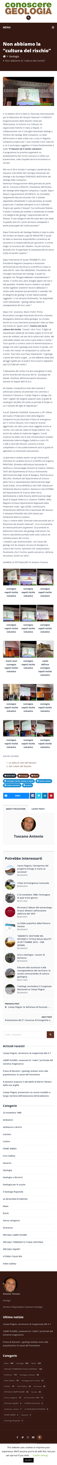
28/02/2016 (23, 886)
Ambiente (8, 1119)
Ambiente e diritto (12, 1127)
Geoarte (7, 1163)
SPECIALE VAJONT (11, 1249)
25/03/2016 (23, 961)
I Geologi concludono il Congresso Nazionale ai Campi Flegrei (34, 988)
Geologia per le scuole (14, 1184)
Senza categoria (11, 1220)
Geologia (14, 56)
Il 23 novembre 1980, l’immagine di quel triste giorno (33, 896)
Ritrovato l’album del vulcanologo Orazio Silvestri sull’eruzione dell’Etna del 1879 (34, 910)
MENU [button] (7, 27)
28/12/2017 (23, 917)
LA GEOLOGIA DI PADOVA (15, 1199)
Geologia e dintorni (13, 1177)
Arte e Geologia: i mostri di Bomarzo (31, 956)
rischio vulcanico (13, 785)
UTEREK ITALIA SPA (12, 1256)
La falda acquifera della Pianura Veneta (33, 925)
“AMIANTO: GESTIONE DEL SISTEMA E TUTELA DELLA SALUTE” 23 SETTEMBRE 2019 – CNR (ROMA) (34, 940)
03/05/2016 (23, 992)
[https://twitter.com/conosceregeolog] (22, 1437)
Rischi (6, 1213)
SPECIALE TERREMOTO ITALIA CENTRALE (23, 1242)
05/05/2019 (23, 929)
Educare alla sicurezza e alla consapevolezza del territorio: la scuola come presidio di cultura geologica (33, 972)
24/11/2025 (23, 980)
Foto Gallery (9, 1155)
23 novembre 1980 (12, 1112)
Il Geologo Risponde (13, 1191)
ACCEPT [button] (28, 1460)
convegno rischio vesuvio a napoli (20, 781)
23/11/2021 (23, 901)
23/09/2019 (23, 948)
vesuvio (29, 785)
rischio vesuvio (45, 781)
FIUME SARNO (10, 1148)
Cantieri (7, 1134)
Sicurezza (8, 1227)
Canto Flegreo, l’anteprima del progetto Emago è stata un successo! (32, 868)
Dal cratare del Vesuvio (20, 766)
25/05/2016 (23, 875)
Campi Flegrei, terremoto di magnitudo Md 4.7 (27, 1053)
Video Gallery (9, 1263)
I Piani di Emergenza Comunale (33, 883)
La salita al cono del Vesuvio (22, 762)
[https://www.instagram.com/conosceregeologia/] (28, 1437)
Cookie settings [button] (40, 1455)
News (5, 1206)
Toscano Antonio (28, 836)
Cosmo (6, 1141)
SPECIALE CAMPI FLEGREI (15, 1234)
